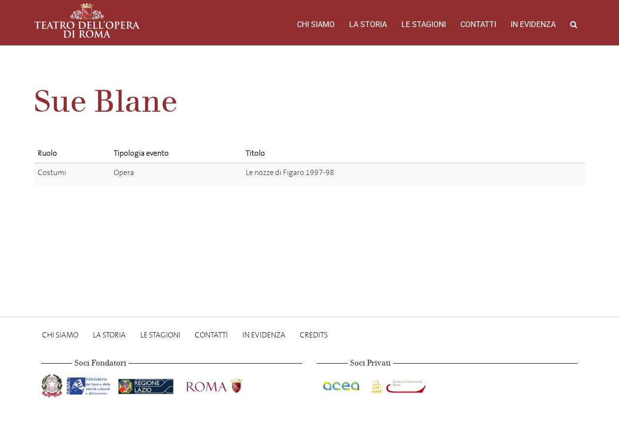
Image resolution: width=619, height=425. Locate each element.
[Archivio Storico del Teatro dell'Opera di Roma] (87, 20)
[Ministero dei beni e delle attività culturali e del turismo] (90, 384)
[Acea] (342, 384)
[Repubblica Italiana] (53, 384)
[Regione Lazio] (147, 384)
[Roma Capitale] (226, 384)
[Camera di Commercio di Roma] (397, 384)
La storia (368, 24)
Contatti (478, 24)
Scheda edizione (514, 174)
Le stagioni (423, 24)
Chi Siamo (316, 24)
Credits (314, 335)
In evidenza (533, 24)
